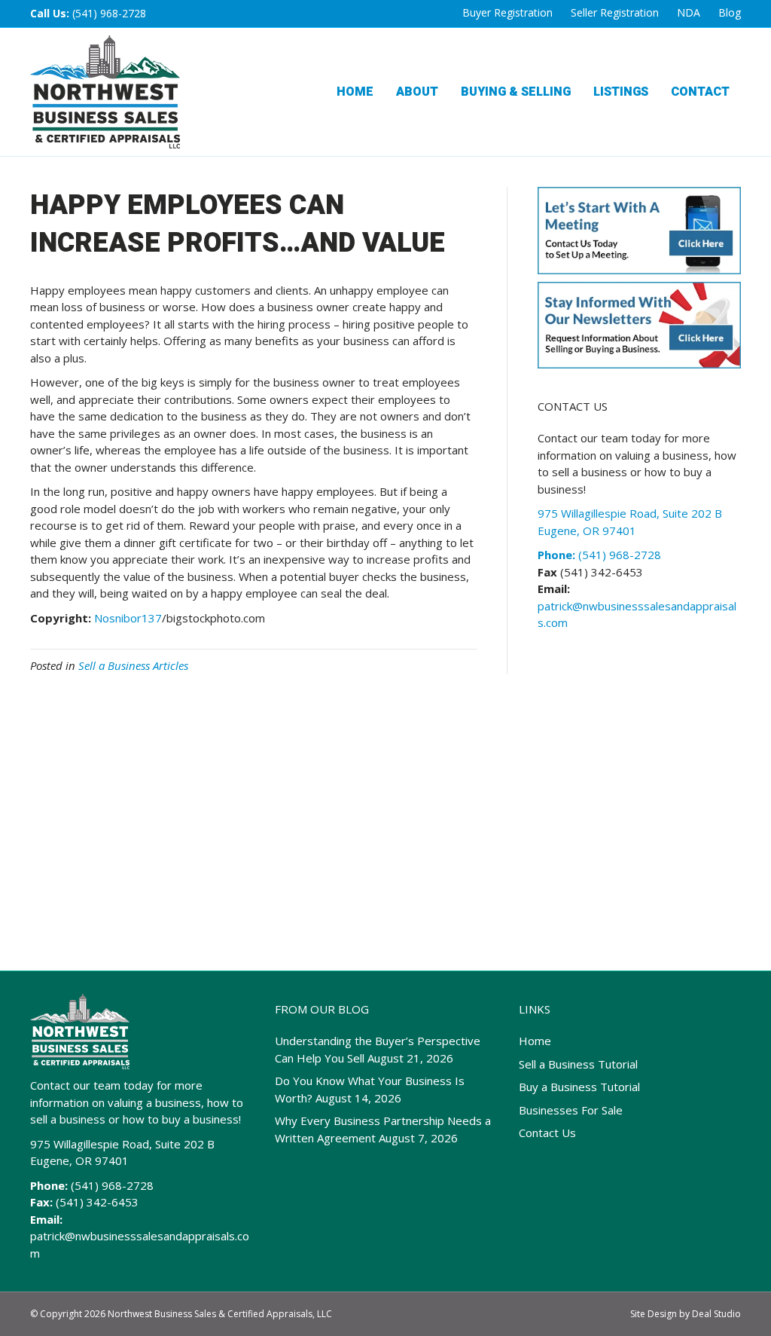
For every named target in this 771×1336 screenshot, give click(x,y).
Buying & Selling (516, 92)
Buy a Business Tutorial (579, 1086)
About (417, 92)
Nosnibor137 (128, 617)
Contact (700, 92)
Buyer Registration (507, 12)
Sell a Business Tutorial (578, 1064)
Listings (620, 92)
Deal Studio (716, 1313)
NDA (688, 12)
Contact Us (547, 1132)
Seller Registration (615, 12)
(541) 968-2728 (109, 13)
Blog (729, 12)
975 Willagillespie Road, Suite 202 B (122, 1143)
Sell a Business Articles (133, 665)
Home (355, 92)
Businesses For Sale (571, 1109)
